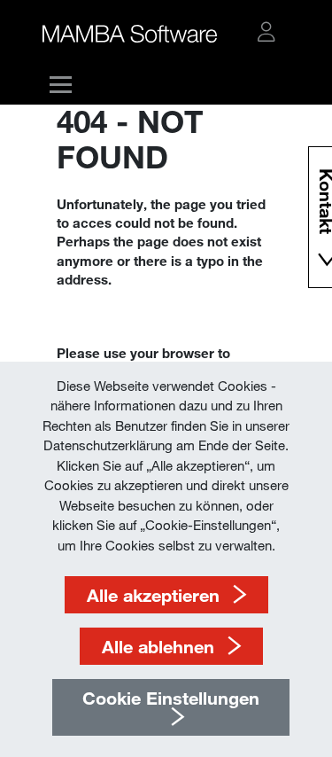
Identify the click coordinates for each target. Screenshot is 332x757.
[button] (266, 32)
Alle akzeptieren (153, 594)
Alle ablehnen (158, 646)
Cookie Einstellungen (170, 697)
